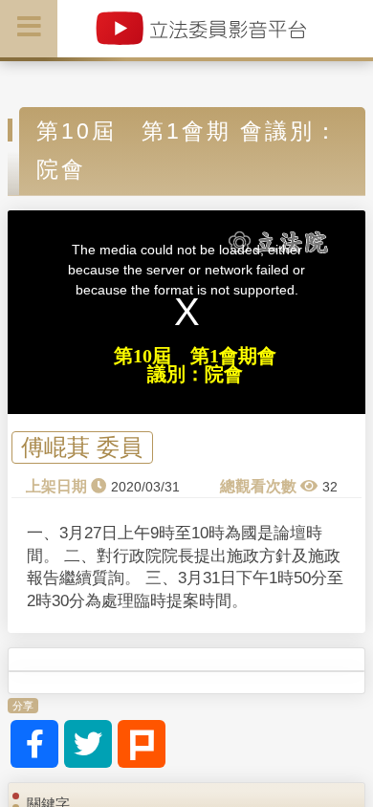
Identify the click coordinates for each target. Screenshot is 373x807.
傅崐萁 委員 (82, 448)
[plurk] (141, 744)
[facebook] (34, 744)
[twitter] (88, 744)
